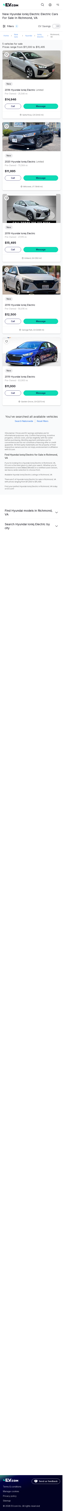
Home (6, 36)
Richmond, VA (54, 35)
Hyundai (28, 36)
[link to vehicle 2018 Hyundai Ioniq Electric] (31, 65)
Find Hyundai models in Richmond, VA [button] (28, 512)
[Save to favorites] (6, 54)
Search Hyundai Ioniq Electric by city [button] (27, 526)
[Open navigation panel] (57, 5)
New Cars (16, 35)
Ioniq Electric (40, 35)
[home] (21, 4)
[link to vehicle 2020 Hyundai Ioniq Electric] (31, 136)
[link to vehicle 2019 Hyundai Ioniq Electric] (31, 208)
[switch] (56, 26)
